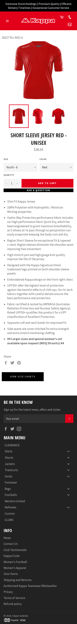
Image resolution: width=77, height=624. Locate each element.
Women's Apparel (15, 568)
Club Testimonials (15, 550)
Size (6, 159)
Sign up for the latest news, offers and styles (32, 410)
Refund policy (13, 604)
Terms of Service (14, 598)
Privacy (8, 592)
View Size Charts (22, 376)
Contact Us (11, 544)
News (7, 538)
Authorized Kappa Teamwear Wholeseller (30, 586)
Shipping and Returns (18, 580)
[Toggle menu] (68, 451)
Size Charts (11, 574)
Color (42, 159)
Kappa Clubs (12, 556)
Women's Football (15, 562)
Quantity (9, 175)
